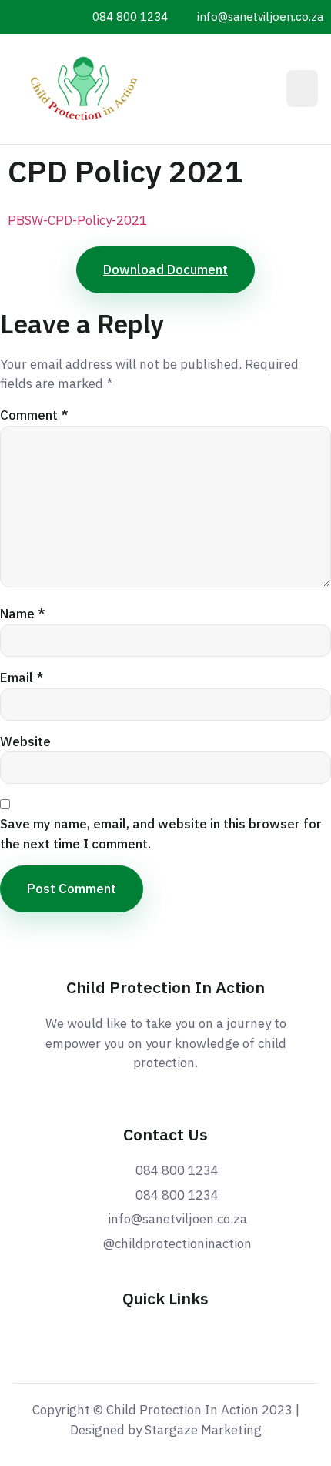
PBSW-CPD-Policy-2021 (77, 220)
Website (25, 741)
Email (22, 677)
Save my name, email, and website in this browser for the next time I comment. (161, 833)
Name (22, 613)
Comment (34, 415)
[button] (302, 88)
